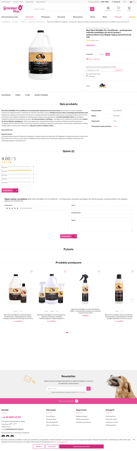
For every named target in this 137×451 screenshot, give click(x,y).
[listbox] (104, 54)
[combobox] (63, 9)
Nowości (132, 17)
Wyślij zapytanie (111, 425)
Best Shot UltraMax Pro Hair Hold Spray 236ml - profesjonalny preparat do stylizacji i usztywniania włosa (85, 311)
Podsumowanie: (76, 212)
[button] (125, 2)
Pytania (27, 95)
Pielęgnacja (45, 17)
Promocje (118, 17)
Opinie (17, 95)
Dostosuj (52, 446)
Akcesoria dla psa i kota (10, 17)
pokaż (116, 126)
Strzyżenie (61, 17)
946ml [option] (52, 311)
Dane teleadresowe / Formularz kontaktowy (15, 433)
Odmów (39, 446)
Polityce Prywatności (80, 392)
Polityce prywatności (59, 442)
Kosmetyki (29, 17)
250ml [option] (117, 311)
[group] (109, 54)
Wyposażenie (78, 17)
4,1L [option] (107, 54)
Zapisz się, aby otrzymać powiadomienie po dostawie (101, 67)
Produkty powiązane (41, 95)
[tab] (87, 175)
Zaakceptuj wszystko (81, 446)
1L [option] (121, 311)
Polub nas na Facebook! (66, 401)
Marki (105, 17)
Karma (92, 17)
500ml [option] (102, 54)
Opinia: (73, 220)
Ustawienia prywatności (83, 422)
